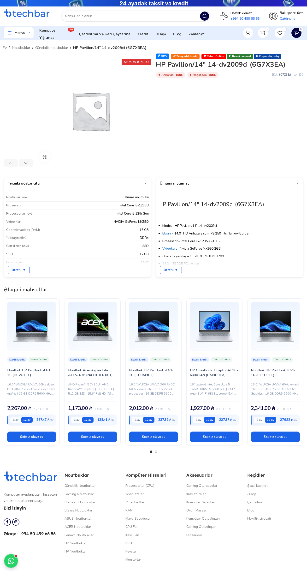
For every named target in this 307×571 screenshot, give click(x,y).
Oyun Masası (196, 510)
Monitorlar (133, 559)
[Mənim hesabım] (248, 33)
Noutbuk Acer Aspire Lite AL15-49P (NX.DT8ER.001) (90, 372)
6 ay (15, 420)
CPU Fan (131, 526)
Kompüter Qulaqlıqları (203, 518)
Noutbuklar (21, 47)
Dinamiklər (194, 535)
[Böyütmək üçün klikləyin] (45, 157)
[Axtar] (204, 16)
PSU (128, 543)
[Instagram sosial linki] (15, 522)
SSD (165, 263)
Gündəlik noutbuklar (51, 47)
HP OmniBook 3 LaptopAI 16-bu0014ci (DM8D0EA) (214, 372)
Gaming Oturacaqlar (201, 485)
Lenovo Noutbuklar (79, 535)
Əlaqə (251, 494)
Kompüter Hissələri (145, 475)
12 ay (26, 420)
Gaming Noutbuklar (79, 494)
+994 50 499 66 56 (245, 18)
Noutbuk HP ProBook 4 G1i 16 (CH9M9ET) (151, 372)
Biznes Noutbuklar (78, 510)
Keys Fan (132, 535)
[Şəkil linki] (32, 477)
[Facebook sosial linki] (7, 522)
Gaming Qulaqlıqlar (201, 526)
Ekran (166, 233)
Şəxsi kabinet (257, 485)
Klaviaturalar (196, 494)
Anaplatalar (134, 494)
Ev (4, 47)
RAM (129, 510)
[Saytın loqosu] (28, 13)
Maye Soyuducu (137, 518)
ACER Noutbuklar (78, 526)
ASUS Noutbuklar (78, 518)
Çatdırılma (255, 502)
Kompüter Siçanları (200, 502)
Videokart (169, 248)
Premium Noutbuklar (80, 502)
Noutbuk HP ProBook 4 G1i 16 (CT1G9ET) (273, 372)
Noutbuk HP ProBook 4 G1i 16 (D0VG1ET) (29, 372)
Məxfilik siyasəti (259, 518)
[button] (31, 437)
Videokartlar (134, 502)
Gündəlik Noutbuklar (80, 485)
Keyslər (130, 551)
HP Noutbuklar (76, 543)
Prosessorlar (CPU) (139, 485)
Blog (250, 510)
